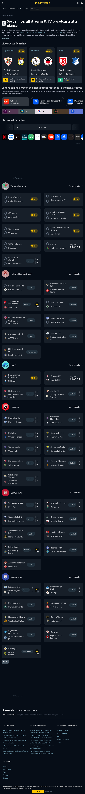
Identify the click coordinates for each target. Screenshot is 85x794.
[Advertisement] (18, 162)
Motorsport (7, 769)
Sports (4, 15)
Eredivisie (35, 50)
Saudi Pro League (63, 739)
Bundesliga (48, 32)
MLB (58, 736)
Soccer (11, 15)
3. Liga (61, 50)
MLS (60, 32)
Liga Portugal (9, 50)
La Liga (34, 32)
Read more (5, 38)
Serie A (40, 32)
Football (6, 775)
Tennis (5, 772)
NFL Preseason (62, 733)
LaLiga (59, 742)
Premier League (25, 32)
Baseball (6, 778)
